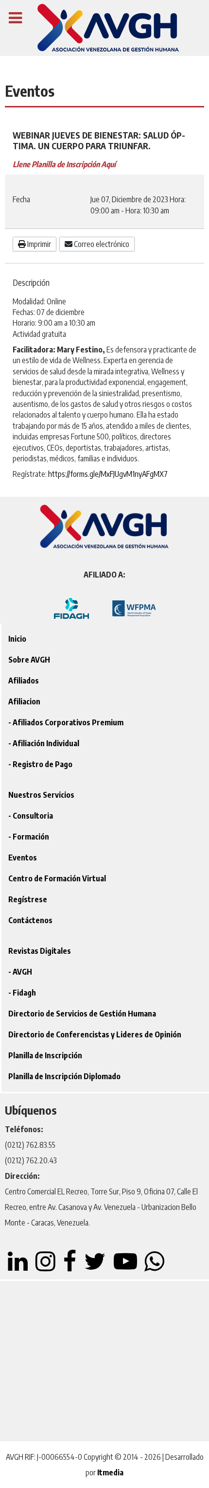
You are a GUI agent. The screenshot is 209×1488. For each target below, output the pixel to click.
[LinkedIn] (19, 1266)
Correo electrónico (100, 244)
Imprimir (38, 244)
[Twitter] (95, 1266)
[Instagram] (46, 1266)
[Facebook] (70, 1266)
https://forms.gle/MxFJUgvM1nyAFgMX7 (108, 474)
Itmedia (110, 1472)
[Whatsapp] (154, 1266)
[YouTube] (125, 1266)
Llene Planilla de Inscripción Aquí (64, 164)
